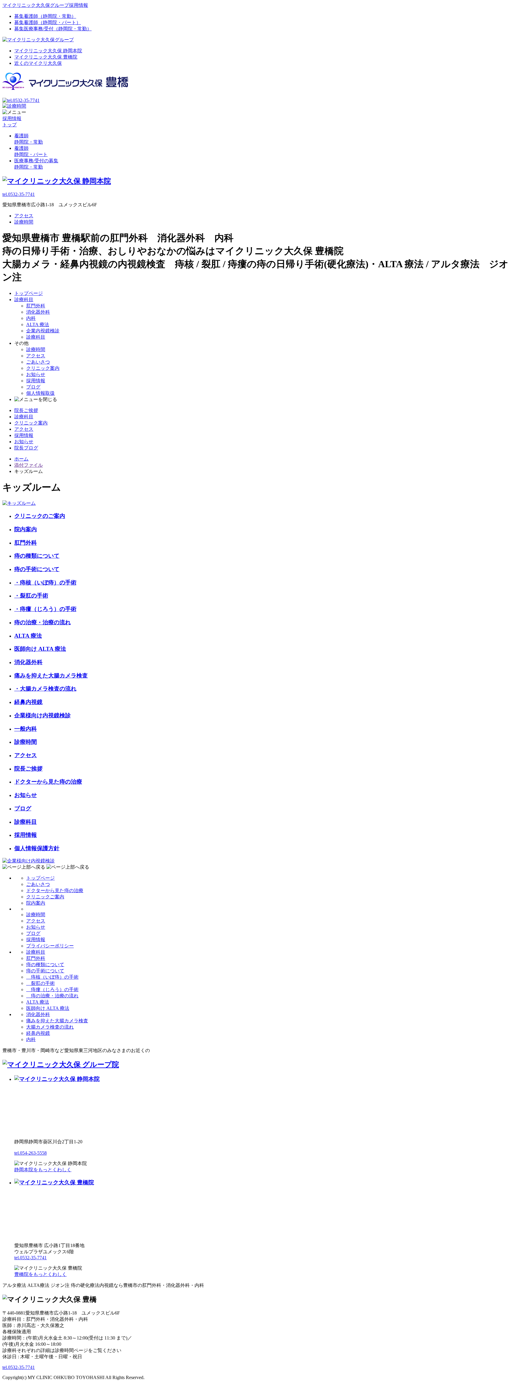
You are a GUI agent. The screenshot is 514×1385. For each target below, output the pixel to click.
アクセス (23, 215)
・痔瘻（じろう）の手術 (45, 609)
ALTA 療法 (37, 324)
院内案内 (25, 529)
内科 (31, 318)
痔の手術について (36, 569)
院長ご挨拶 (26, 410)
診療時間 (23, 221)
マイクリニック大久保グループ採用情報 (45, 5)
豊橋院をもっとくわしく (40, 1274)
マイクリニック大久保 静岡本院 (48, 50)
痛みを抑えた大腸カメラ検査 (51, 675)
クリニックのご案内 (39, 516)
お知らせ (35, 374)
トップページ (28, 293)
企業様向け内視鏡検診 (42, 715)
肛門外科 (35, 305)
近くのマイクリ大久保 (38, 63)
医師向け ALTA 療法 (40, 649)
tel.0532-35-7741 (18, 194)
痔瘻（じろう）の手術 (52, 989)
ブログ (33, 386)
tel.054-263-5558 (30, 1153)
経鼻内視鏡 (28, 702)
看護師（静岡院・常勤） (45, 16)
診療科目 (23, 299)
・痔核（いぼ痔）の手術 (45, 582)
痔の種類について (36, 556)
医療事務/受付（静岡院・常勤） (53, 28)
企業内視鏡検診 (42, 330)
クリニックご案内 (45, 896)
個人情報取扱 (40, 393)
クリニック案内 (42, 368)
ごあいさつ (38, 361)
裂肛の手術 (40, 983)
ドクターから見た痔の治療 (48, 782)
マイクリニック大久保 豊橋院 (45, 56)
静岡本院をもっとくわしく (42, 1169)
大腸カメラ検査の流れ (50, 1026)
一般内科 (25, 729)
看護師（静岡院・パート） (47, 22)
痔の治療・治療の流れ (42, 622)
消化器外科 (38, 312)
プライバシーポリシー (50, 945)
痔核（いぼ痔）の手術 (52, 977)
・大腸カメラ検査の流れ (45, 689)
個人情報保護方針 (36, 848)
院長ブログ (26, 447)
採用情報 (35, 380)
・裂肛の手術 (31, 595)
